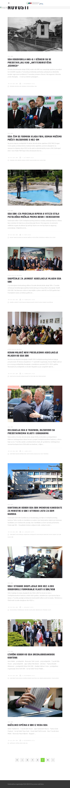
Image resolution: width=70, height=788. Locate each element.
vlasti (49, 609)
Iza (22, 237)
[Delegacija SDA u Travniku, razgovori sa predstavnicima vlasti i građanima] (35, 404)
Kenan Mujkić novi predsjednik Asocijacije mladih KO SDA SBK (33, 354)
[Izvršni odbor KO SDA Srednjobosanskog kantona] (35, 632)
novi (37, 376)
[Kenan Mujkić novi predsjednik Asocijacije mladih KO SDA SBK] (35, 328)
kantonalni (22, 302)
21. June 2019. (27, 451)
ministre (46, 534)
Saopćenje (50, 302)
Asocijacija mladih (15, 275)
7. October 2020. (28, 157)
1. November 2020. (28, 83)
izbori (19, 160)
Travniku (45, 453)
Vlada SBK (10, 537)
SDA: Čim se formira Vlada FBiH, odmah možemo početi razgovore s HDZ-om (35, 138)
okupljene (32, 609)
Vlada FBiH (43, 160)
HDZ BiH (17, 86)
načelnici (12, 743)
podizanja (42, 237)
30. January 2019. (28, 532)
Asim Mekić (13, 453)
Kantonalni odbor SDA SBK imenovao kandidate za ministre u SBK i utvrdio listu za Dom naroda (35, 511)
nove (50, 534)
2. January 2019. (28, 607)
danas (32, 453)
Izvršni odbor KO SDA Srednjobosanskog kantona (31, 656)
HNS (20, 86)
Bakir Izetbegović (21, 453)
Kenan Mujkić (30, 302)
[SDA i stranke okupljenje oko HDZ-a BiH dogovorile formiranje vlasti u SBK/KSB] (35, 562)
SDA (36, 86)
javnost (16, 302)
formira (12, 160)
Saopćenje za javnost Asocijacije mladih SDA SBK (34, 280)
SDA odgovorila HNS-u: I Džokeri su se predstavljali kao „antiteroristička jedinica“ (29, 63)
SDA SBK (10, 56)
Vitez (54, 237)
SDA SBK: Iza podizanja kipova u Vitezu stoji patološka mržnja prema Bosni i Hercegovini (34, 215)
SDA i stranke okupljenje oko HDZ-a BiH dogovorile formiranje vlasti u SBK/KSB (31, 587)
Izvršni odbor (27, 678)
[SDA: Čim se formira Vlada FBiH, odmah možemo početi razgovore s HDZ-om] (35, 112)
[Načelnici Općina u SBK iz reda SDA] (35, 702)
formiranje (20, 609)
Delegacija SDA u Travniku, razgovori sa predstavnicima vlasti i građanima (31, 431)
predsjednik (42, 376)
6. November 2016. (28, 675)
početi (28, 160)
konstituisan (38, 302)
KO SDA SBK (14, 83)
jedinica (24, 86)
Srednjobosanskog (45, 678)
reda (21, 743)
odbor (44, 302)
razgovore (33, 160)
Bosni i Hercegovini (15, 237)
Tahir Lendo (55, 678)
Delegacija (37, 453)
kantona (34, 678)
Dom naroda (20, 534)
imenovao (27, 534)
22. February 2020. (28, 373)
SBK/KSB (38, 609)
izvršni (12, 302)
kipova (25, 237)
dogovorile (13, 609)
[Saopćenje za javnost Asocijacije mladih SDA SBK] (35, 258)
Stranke (45, 609)
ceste (28, 453)
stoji (50, 237)
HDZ (16, 160)
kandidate (33, 534)
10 (47, 760)
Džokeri (12, 86)
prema (47, 237)
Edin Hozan (19, 678)
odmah (23, 160)
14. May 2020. (26, 234)
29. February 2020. (28, 299)
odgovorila (30, 86)
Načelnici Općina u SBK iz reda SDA (27, 725)
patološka (35, 237)
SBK (24, 743)
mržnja (30, 237)
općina (18, 743)
